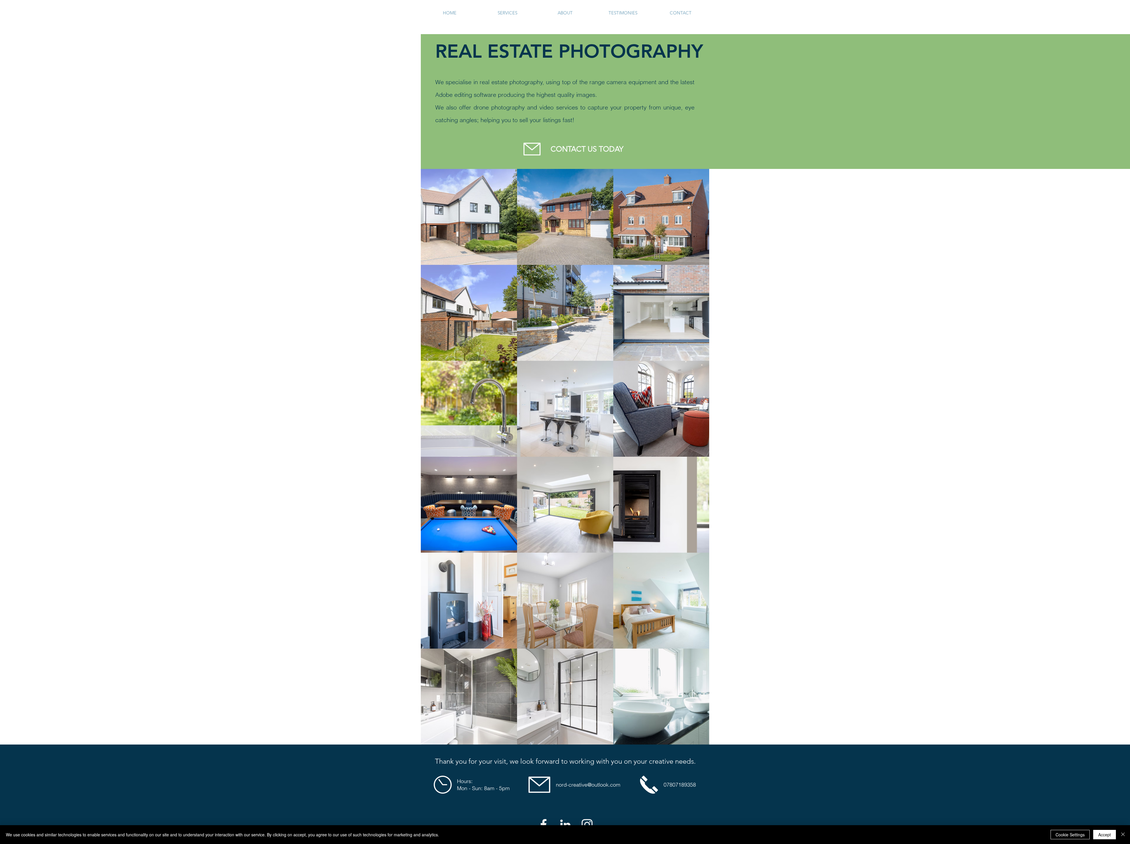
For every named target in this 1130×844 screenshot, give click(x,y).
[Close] (1122, 834)
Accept (1104, 835)
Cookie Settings (1070, 835)
